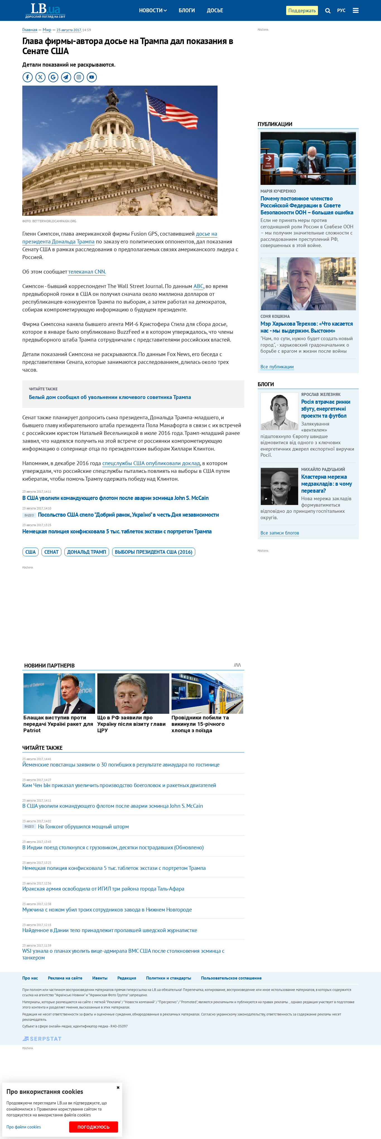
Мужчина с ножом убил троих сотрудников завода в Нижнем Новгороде (107, 909)
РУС (341, 10)
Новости (151, 10)
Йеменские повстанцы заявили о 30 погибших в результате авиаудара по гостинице (121, 764)
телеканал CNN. (86, 271)
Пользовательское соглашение (231, 978)
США (30, 552)
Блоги (187, 10)
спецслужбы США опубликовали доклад (151, 463)
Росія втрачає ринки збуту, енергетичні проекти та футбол (325, 408)
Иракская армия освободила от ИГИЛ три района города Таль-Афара (103, 888)
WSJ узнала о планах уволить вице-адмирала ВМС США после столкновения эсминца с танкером (123, 954)
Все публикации (277, 367)
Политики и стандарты (168, 978)
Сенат (51, 552)
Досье (215, 10)
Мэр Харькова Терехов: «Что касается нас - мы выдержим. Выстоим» (307, 327)
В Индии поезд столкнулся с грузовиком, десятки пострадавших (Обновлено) (113, 847)
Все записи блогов (280, 533)
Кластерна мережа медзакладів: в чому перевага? (326, 483)
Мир (47, 29)
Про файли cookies (23, 1127)
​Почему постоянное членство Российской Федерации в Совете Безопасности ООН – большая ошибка (307, 205)
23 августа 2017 (69, 30)
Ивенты (99, 978)
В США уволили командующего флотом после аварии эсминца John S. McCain (115, 498)
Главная (29, 29)
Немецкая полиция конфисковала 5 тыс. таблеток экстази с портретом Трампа (117, 531)
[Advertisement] (133, 610)
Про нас (30, 978)
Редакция (126, 978)
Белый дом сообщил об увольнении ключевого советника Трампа (110, 397)
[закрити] (118, 1087)
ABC (198, 286)
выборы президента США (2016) (153, 552)
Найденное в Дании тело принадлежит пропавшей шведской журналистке (109, 930)
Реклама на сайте (65, 978)
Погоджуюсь (94, 1127)
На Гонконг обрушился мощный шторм (77, 826)
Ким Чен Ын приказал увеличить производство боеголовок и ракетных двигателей (119, 785)
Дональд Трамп (86, 552)
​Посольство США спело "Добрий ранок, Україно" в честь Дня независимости (122, 514)
